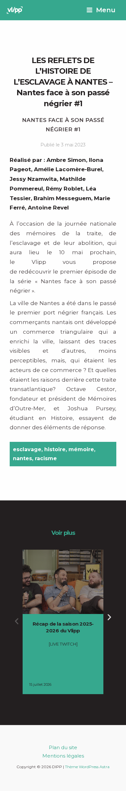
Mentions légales (63, 756)
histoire (55, 449)
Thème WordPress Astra (87, 766)
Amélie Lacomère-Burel (68, 169)
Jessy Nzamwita (33, 179)
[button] (17, 621)
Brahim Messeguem (62, 198)
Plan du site (63, 747)
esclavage (27, 449)
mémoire (81, 449)
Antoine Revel (48, 207)
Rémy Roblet (64, 188)
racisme (46, 458)
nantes (22, 458)
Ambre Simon (66, 160)
